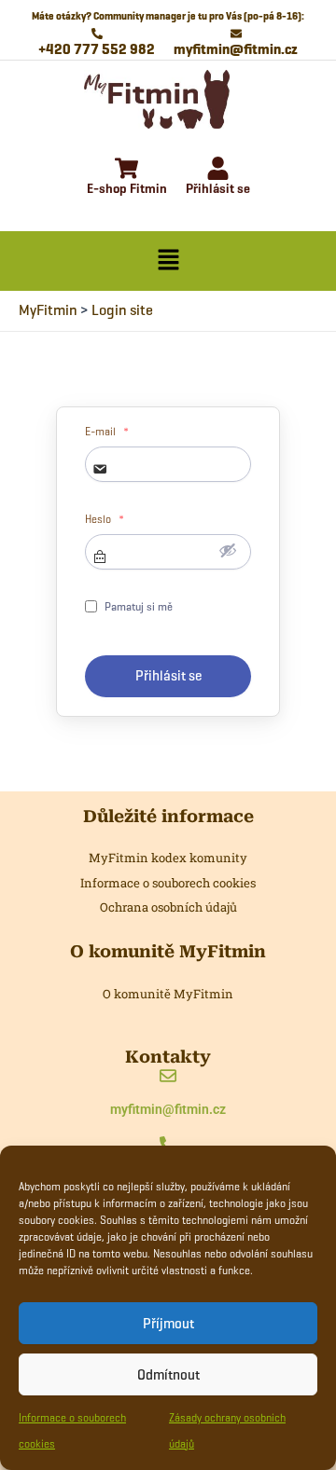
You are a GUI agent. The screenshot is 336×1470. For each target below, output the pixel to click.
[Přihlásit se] (218, 170)
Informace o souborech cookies (168, 882)
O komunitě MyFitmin (168, 993)
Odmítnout (168, 1375)
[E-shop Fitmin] (126, 170)
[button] (168, 261)
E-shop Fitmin (127, 189)
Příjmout (168, 1323)
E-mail (107, 431)
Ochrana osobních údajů (168, 907)
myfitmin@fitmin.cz (168, 1109)
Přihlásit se (218, 189)
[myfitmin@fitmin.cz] (168, 1077)
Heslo (104, 519)
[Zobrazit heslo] (227, 550)
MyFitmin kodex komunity (168, 857)
